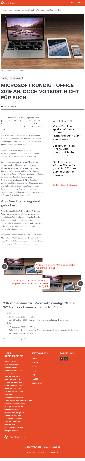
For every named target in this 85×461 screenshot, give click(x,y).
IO (33, 375)
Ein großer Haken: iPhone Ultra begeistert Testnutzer (66, 149)
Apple (5, 78)
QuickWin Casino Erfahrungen (65, 185)
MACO (34, 379)
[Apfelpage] (10, 3)
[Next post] (80, 283)
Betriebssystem (16, 78)
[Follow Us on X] (61, 358)
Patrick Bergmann (59, 175)
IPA (33, 367)
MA (33, 371)
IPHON (34, 362)
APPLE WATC (37, 383)
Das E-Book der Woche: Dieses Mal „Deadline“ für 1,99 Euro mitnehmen (64, 167)
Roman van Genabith (60, 139)
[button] (72, 3)
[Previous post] (4, 266)
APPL (34, 358)
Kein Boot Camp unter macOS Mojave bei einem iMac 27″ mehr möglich (30, 283)
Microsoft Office (10, 106)
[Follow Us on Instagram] (66, 358)
